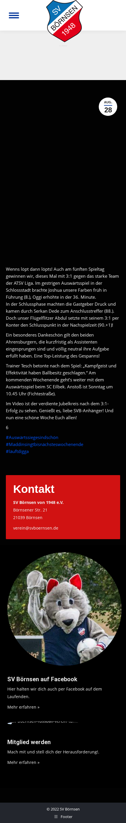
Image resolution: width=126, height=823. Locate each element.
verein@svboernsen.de (35, 528)
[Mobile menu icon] (14, 15)
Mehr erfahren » (23, 707)
